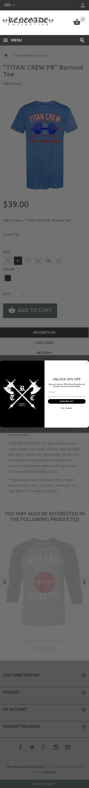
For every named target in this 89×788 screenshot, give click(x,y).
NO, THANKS (66, 408)
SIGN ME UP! (67, 401)
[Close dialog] (86, 363)
